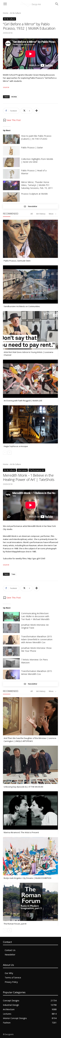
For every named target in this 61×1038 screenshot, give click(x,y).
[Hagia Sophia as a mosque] (30, 424)
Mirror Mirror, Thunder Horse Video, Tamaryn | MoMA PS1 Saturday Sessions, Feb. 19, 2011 (37, 185)
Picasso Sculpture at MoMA (34, 193)
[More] (36, 111)
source (6, 87)
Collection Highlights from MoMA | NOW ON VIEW (37, 160)
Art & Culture (15, 13)
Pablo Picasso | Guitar (32, 147)
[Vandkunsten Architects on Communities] (30, 284)
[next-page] (9, 453)
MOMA (14, 97)
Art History (40, 214)
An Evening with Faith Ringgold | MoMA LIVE (23, 400)
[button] (12, 120)
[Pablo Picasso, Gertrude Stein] (30, 239)
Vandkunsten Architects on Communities (22, 306)
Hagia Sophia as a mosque (16, 446)
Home (5, 13)
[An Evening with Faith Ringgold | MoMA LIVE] (30, 379)
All (31, 214)
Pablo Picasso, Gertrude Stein (17, 260)
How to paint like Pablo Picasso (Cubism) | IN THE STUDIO (36, 137)
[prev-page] (5, 453)
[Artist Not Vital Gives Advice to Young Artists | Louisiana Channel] (30, 330)
